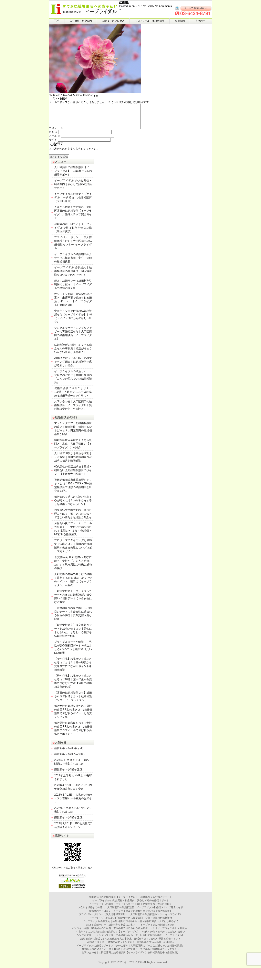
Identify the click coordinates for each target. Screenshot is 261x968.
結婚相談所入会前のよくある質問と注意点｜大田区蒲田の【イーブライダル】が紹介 (73, 443)
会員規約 (180, 20)
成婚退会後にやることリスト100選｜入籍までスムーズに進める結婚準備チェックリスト (73, 392)
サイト (53, 139)
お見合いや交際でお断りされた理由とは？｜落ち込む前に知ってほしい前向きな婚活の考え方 (73, 513)
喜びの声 (200, 20)
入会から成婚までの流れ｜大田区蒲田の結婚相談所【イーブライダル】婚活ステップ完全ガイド (130, 907)
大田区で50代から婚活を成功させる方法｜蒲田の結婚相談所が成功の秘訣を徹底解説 (73, 457)
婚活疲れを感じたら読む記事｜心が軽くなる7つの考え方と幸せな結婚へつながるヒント (73, 500)
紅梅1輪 (124, 2)
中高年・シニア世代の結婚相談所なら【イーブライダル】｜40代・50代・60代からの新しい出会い (130, 931)
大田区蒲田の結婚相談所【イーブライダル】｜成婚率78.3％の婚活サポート (73, 171)
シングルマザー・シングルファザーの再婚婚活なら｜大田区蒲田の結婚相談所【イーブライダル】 (130, 935)
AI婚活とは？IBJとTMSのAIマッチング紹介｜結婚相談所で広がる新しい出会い (73, 361)
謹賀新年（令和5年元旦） (69, 817)
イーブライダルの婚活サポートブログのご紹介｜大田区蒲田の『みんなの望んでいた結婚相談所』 (130, 945)
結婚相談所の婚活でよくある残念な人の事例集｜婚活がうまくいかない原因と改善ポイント (73, 348)
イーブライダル (133, 962)
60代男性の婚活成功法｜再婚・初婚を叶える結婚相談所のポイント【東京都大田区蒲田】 (73, 470)
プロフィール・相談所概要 (149, 20)
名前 (53, 131)
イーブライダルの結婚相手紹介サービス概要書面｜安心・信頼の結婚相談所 (73, 258)
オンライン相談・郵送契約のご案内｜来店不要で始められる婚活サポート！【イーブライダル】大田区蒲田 (130, 928)
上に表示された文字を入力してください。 (74, 148)
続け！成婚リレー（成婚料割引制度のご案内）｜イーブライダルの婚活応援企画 (73, 284)
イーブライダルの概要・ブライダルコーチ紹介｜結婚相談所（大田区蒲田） (73, 197)
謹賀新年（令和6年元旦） (69, 769)
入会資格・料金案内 (81, 20)
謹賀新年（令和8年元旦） (69, 748)
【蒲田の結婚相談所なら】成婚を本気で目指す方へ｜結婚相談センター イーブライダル (73, 696)
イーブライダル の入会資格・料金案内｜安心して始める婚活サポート (73, 184)
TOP (56, 20)
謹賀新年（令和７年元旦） (70, 754)
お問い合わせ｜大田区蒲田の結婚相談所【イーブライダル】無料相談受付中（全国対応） (73, 405)
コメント (56, 128)
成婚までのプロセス (113, 20)
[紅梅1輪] (95, 92)
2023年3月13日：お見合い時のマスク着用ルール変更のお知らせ (73, 798)
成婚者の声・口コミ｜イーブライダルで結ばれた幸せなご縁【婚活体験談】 (73, 227)
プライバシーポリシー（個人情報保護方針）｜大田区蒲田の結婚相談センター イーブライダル (130, 914)
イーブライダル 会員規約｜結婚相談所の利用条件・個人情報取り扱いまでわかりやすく (73, 271)
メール (54, 135)
